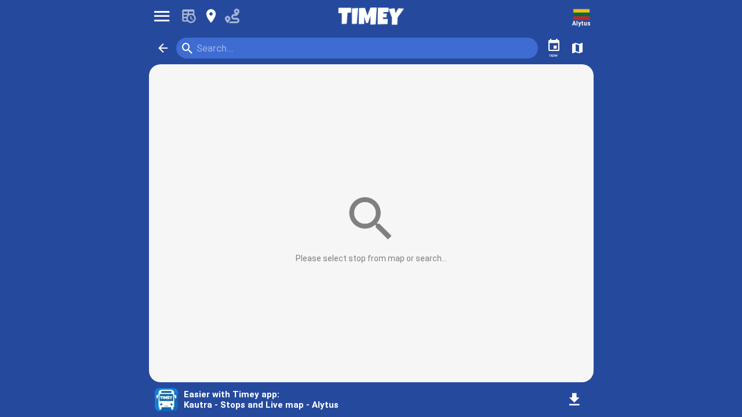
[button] (162, 48)
